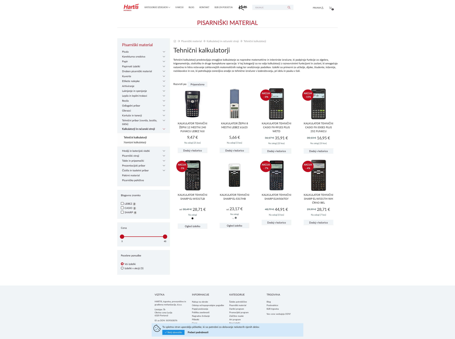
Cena (124, 228)
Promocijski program (239, 312)
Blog (191, 7)
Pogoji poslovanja (200, 308)
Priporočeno (197, 84)
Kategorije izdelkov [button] (156, 7)
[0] (330, 7)
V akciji (179, 7)
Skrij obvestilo (174, 332)
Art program (235, 319)
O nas (194, 322)
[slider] (122, 236)
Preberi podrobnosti (198, 332)
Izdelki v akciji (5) (134, 268)
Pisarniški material (191, 41)
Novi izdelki (234, 322)
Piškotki (195, 319)
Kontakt (204, 7)
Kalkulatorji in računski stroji (223, 41)
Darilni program (236, 308)
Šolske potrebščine (238, 301)
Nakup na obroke (200, 301)
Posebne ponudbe (131, 255)
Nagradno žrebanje (201, 315)
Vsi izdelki (130, 264)
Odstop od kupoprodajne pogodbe (208, 305)
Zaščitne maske (236, 315)
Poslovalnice (272, 305)
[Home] (174, 41)
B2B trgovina (273, 308)
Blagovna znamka (131, 195)
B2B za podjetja (224, 7)
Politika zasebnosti (200, 312)
